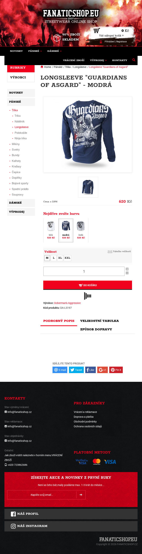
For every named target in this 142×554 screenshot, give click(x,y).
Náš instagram (31, 526)
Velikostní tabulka (99, 321)
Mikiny (16, 144)
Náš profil (27, 514)
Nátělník (20, 121)
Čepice (16, 172)
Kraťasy (16, 166)
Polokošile (21, 132)
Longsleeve (79, 66)
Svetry (16, 149)
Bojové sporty (20, 183)
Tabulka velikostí (122, 251)
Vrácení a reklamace (85, 411)
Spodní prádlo (20, 189)
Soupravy (17, 194)
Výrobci (18, 77)
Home (47, 66)
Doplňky (17, 177)
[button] (35, 51)
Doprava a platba (84, 416)
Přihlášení (110, 41)
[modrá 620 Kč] (65, 230)
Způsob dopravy (96, 329)
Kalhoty (16, 161)
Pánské (58, 66)
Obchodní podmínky (85, 421)
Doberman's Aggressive (67, 303)
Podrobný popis (58, 321)
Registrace (121, 41)
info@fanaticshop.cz (20, 411)
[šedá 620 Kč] (80, 230)
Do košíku (90, 285)
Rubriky (18, 68)
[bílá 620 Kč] (50, 230)
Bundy (16, 155)
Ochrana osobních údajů (88, 426)
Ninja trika (21, 138)
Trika (68, 66)
